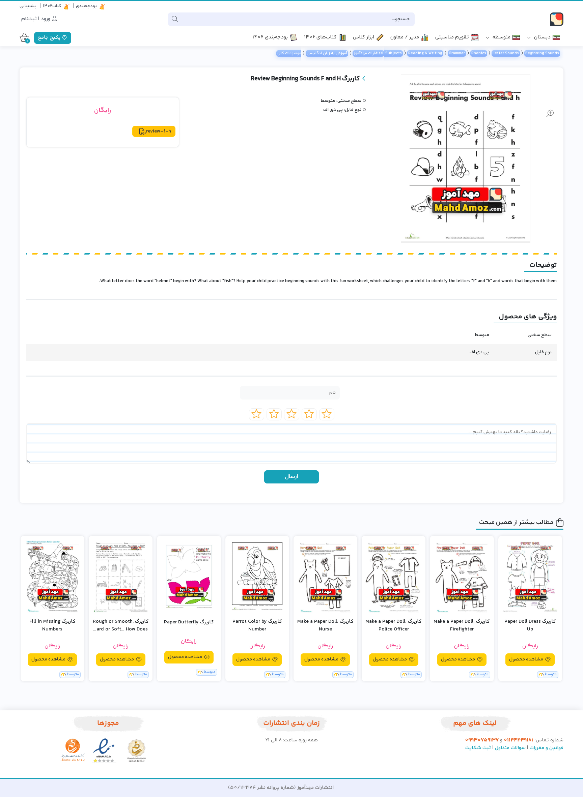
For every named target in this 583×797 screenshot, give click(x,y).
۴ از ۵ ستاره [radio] (274, 414)
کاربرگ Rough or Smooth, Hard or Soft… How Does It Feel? (121, 625)
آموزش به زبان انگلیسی (327, 53)
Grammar (457, 53)
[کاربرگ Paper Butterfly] (188, 575)
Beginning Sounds (542, 53)
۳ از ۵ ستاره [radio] (291, 414)
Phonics (478, 53)
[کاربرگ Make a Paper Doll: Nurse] (325, 576)
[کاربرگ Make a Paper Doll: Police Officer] (393, 576)
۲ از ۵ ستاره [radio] (309, 414)
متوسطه (500, 37)
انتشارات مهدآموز (368, 53)
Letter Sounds (506, 53)
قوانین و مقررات (546, 748)
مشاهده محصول (526, 659)
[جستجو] (175, 19)
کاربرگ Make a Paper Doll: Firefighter (462, 625)
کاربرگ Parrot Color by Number (257, 625)
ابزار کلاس (363, 37)
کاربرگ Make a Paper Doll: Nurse (325, 625)
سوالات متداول (510, 748)
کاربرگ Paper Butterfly (189, 622)
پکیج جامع (50, 37)
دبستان (542, 37)
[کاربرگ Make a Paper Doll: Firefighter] (461, 576)
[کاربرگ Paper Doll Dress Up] (530, 576)
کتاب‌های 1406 (320, 37)
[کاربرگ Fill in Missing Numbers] (52, 576)
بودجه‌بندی (86, 6)
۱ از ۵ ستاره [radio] (326, 414)
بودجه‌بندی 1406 (270, 37)
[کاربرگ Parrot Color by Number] (257, 576)
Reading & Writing (425, 53)
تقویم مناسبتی (452, 37)
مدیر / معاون (404, 37)
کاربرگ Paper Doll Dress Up (530, 625)
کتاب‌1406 (52, 6)
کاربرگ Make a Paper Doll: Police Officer (393, 625)
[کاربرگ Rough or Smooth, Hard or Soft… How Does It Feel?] (120, 576)
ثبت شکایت (478, 748)
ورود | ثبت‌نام (36, 19)
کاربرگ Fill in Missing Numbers (52, 625)
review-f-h (158, 131)
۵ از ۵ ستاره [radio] (256, 414)
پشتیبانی (28, 6)
